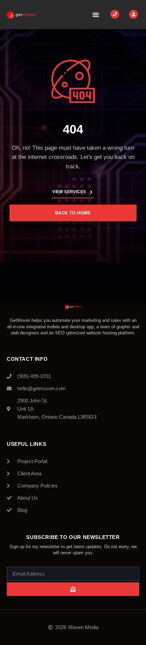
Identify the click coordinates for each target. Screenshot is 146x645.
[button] (96, 14)
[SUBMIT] (73, 589)
